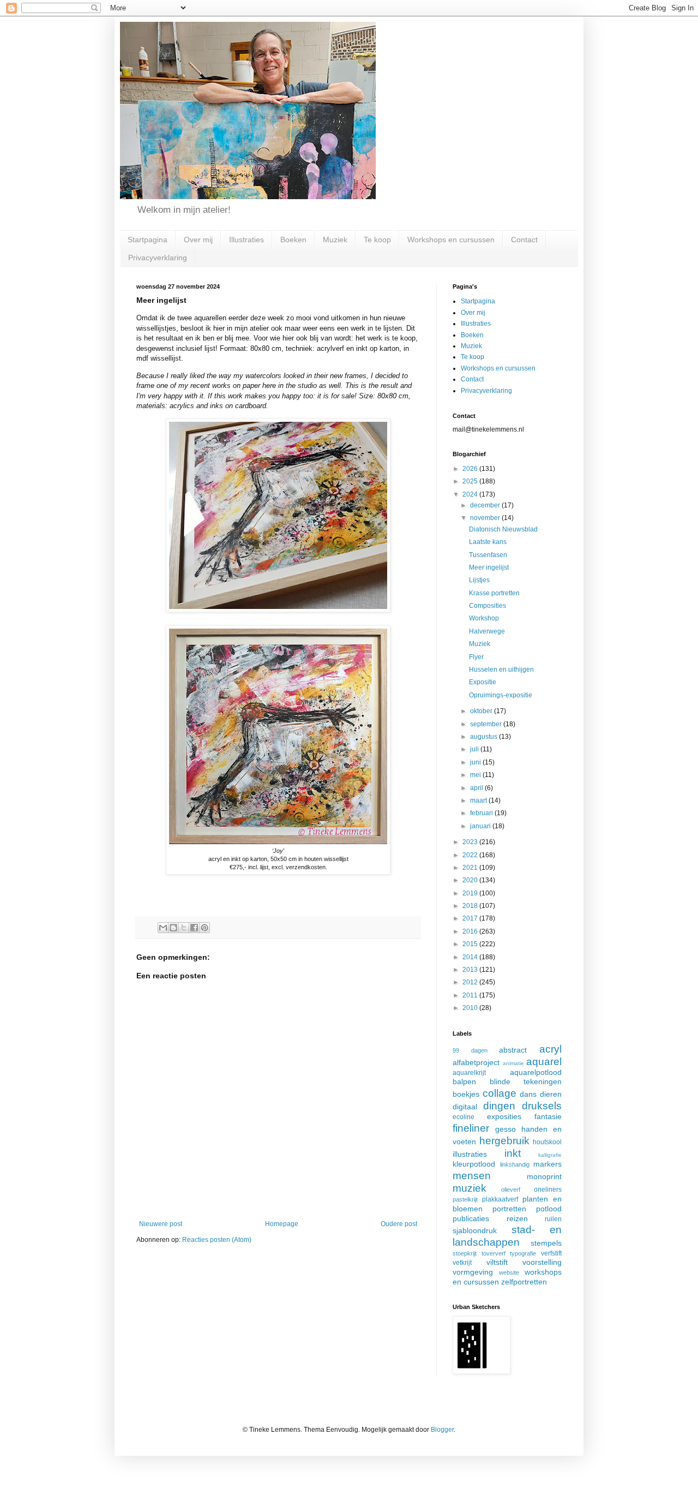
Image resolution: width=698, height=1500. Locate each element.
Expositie (482, 682)
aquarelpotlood (536, 1072)
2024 (470, 494)
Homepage (281, 1224)
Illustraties (246, 239)
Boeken (293, 239)
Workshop (484, 618)
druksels (542, 1105)
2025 (470, 481)
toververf (494, 1253)
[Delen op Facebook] (194, 927)
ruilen (553, 1219)
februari (482, 813)
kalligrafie (550, 1155)
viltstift (497, 1262)
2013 (470, 969)
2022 (470, 855)
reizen (517, 1218)
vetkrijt (462, 1262)
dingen (499, 1105)
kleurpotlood (474, 1164)
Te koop (377, 239)
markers (547, 1164)
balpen (464, 1081)
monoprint (544, 1176)
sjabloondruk (475, 1230)
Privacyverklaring (157, 257)
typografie (523, 1253)
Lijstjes (479, 580)
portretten (509, 1208)
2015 (470, 944)
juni (476, 762)
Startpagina (147, 239)
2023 (470, 842)
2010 (470, 1008)
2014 (470, 957)
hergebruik (504, 1140)
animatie (513, 1063)
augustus (484, 736)
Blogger (442, 1429)
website (509, 1272)
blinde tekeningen (526, 1081)
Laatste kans (488, 542)
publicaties (471, 1218)
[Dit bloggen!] (173, 927)
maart (479, 800)
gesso (505, 1129)
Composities (487, 605)
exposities (504, 1116)
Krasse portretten (494, 593)
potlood (549, 1208)
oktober (482, 711)
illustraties (470, 1154)
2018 (470, 906)
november (486, 518)
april (477, 788)
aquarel (544, 1061)
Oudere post (399, 1224)
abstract (513, 1049)
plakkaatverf (500, 1199)
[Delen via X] (183, 927)
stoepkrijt (465, 1253)
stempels (546, 1243)
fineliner (471, 1128)
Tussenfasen (488, 555)
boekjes (466, 1094)
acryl (550, 1049)
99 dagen (470, 1050)
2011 (470, 995)
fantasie (548, 1116)
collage (499, 1093)
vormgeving (473, 1272)
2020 (470, 880)
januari (481, 826)
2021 (470, 867)
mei (476, 775)
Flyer (476, 657)
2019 (470, 893)
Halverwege (487, 631)
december (486, 505)
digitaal (465, 1106)
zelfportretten (524, 1281)
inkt (512, 1153)
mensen (472, 1175)
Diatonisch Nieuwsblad (503, 529)
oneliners (548, 1189)
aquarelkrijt (469, 1073)
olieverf (510, 1189)
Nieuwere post (160, 1224)
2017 (470, 918)
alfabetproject (476, 1062)
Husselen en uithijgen (501, 669)
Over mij (198, 239)
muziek (469, 1188)
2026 (470, 469)
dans (528, 1094)
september (486, 724)
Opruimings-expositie (500, 695)
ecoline (463, 1117)
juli (475, 749)
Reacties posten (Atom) (216, 1240)
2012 (470, 982)
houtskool (547, 1142)
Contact (524, 239)
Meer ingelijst (489, 567)
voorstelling (542, 1262)
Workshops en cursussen (451, 239)
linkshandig (514, 1164)
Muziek (335, 239)
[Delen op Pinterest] (204, 927)
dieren (551, 1094)
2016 (470, 931)
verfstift (551, 1253)
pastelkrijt (465, 1199)
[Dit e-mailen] (163, 927)
